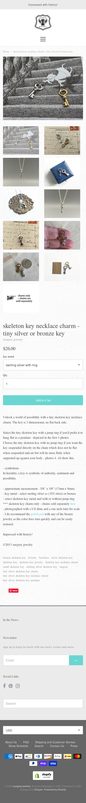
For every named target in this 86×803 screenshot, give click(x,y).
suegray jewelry (13, 339)
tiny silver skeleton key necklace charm (25, 575)
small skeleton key (13, 567)
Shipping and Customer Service (55, 742)
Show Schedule (18, 746)
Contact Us (57, 746)
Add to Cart (43, 400)
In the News (10, 620)
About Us (11, 742)
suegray (63, 567)
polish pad (37, 514)
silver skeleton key (62, 557)
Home (6, 51)
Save (15, 590)
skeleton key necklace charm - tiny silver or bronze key (43, 51)
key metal (8, 356)
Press (74, 746)
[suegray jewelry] (43, 29)
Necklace (44, 557)
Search (39, 746)
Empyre (38, 789)
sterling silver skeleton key (41, 567)
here (73, 503)
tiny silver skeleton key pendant (21, 580)
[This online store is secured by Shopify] (43, 778)
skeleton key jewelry (31, 562)
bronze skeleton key (14, 557)
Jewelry (32, 557)
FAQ (26, 742)
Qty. (5, 375)
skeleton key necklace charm (61, 562)
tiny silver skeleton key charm (20, 571)
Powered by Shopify (55, 789)
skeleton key (10, 562)
